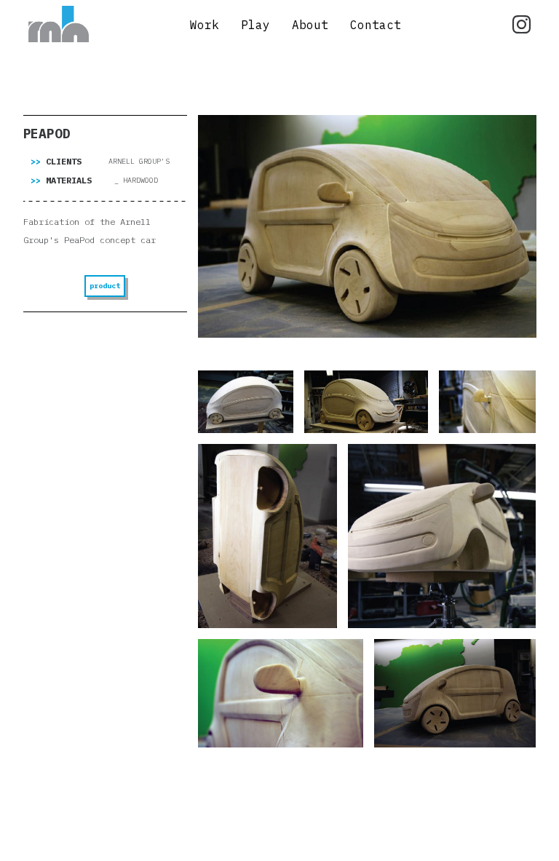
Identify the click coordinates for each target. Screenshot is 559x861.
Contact (375, 24)
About (310, 24)
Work (204, 24)
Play (255, 24)
